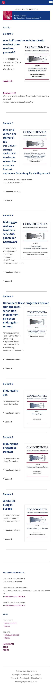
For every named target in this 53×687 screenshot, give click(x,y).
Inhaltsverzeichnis (12, 191)
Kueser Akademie (20, 16)
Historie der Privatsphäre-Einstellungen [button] (26, 678)
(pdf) (7, 81)
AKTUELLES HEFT (10, 623)
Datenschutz (21, 671)
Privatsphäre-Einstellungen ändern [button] (26, 674)
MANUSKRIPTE (8, 644)
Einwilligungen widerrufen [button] (26, 681)
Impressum (32, 671)
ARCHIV (7, 626)
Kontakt (34, 9)
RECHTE (6, 650)
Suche (26, 9)
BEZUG (5, 647)
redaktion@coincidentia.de (15, 596)
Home (18, 9)
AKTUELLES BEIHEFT (11, 635)
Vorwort (8, 200)
